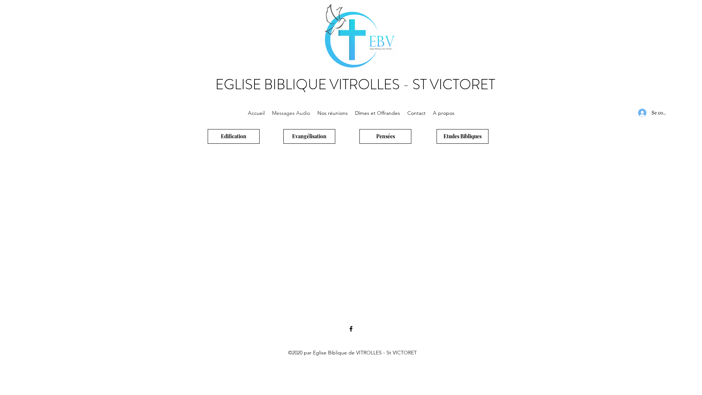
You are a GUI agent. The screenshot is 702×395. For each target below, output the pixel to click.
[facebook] (351, 328)
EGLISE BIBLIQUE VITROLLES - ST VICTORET (355, 84)
